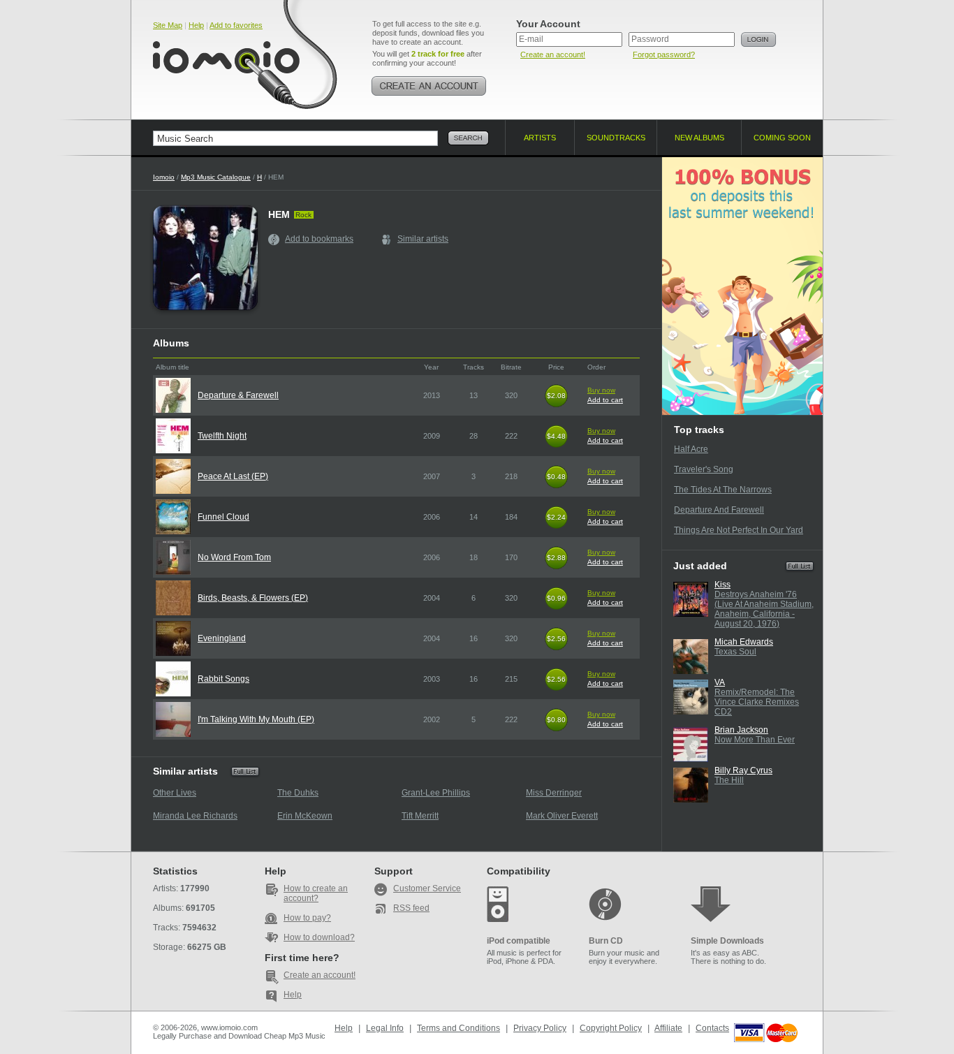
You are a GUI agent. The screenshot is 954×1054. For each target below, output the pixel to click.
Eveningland (222, 638)
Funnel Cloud (223, 517)
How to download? (319, 937)
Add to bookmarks (319, 239)
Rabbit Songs (223, 679)
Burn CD (606, 941)
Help (196, 25)
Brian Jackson (741, 730)
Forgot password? (664, 54)
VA (719, 682)
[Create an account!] (429, 86)
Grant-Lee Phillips (436, 793)
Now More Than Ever (754, 740)
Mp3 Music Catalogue (216, 177)
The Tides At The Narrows (723, 490)
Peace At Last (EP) (233, 476)
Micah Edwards (743, 642)
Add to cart (605, 400)
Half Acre (691, 449)
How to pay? (307, 918)
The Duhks (297, 793)
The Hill (729, 780)
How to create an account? (316, 893)
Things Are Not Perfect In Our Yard (738, 530)
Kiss (722, 585)
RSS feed (411, 908)
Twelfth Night (222, 436)
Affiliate (668, 1028)
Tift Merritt (420, 816)
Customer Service (427, 888)
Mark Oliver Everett (562, 816)
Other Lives (174, 793)
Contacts (712, 1028)
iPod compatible (518, 941)
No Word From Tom (234, 557)
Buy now (601, 390)
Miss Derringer (554, 793)
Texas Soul (735, 652)
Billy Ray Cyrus (743, 770)
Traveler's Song (703, 469)
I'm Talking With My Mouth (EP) (256, 719)
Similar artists (422, 239)
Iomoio (164, 177)
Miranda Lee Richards (195, 816)
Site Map (167, 25)
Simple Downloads (727, 941)
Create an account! (552, 54)
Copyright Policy (611, 1028)
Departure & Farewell (238, 395)
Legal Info (385, 1028)
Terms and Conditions (458, 1028)
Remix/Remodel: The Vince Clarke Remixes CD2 (756, 702)
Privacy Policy (539, 1028)
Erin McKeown (304, 816)
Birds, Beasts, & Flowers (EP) (253, 598)
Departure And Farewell (719, 510)
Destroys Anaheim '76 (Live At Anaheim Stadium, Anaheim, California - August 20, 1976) (764, 609)
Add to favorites (236, 25)
